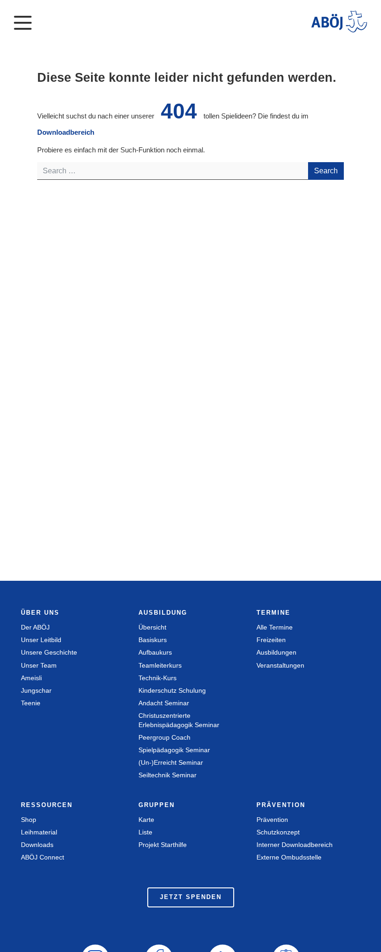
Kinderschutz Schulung (172, 690)
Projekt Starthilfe (162, 844)
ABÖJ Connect (42, 857)
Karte (146, 819)
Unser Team (39, 665)
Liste (145, 832)
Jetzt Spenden (191, 896)
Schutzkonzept (278, 832)
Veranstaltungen (280, 665)
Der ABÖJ (35, 627)
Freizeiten (271, 639)
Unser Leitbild (41, 639)
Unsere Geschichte (49, 652)
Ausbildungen (276, 652)
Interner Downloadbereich (294, 844)
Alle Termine (274, 627)
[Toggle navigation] (23, 22)
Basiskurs (152, 639)
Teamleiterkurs (160, 665)
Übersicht (152, 627)
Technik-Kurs (157, 678)
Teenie (30, 703)
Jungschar (36, 690)
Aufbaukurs (155, 652)
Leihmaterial (39, 832)
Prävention (272, 819)
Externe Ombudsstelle (289, 857)
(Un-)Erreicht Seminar (170, 762)
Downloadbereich (65, 132)
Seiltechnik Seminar (167, 775)
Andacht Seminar (163, 703)
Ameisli (31, 678)
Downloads (37, 844)
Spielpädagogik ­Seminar (174, 750)
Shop (28, 819)
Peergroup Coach (164, 737)
